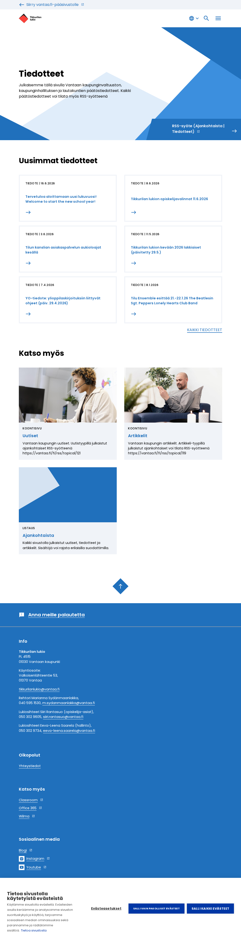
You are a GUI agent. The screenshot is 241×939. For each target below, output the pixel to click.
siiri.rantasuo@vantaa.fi (63, 716)
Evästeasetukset (106, 908)
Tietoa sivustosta (34, 930)
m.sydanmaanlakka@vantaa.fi (68, 703)
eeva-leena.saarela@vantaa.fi (69, 730)
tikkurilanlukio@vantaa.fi (39, 689)
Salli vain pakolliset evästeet (156, 908)
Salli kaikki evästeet (210, 908)
